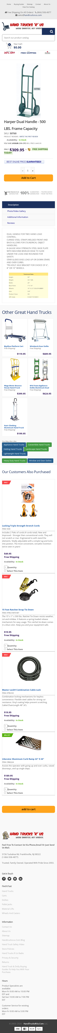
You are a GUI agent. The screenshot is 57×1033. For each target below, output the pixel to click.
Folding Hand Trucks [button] (13, 449)
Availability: (12, 140)
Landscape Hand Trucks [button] (36, 449)
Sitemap (29, 4)
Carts (4, 895)
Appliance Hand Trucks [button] (14, 444)
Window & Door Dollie (39, 346)
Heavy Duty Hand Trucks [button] (14, 460)
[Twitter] (9, 879)
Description (13, 204)
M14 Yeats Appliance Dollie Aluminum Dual (39, 386)
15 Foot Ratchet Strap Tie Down (18, 609)
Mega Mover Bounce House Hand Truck (13, 386)
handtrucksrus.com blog (13, 940)
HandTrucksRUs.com (34, 1023)
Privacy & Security (10, 957)
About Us (47, 4)
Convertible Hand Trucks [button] (39, 444)
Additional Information (17, 217)
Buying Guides (19, 4)
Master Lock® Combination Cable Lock (21, 689)
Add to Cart (28, 178)
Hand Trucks (7, 891)
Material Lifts (8, 908)
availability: (9, 561)
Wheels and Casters (11, 913)
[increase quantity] (33, 170)
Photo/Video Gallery (16, 211)
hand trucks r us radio (13, 953)
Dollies (5, 900)
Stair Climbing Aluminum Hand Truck (14, 426)
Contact (38, 4)
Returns (5, 962)
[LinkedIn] (20, 879)
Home (9, 4)
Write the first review (28, 136)
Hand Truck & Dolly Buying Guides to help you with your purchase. (15, 969)
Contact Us (7, 926)
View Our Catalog (28, 7)
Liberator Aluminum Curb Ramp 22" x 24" (23, 759)
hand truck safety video (13, 944)
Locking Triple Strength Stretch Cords (21, 525)
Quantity (12, 567)
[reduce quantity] (23, 170)
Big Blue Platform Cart (13, 346)
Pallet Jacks (7, 904)
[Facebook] (4, 879)
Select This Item (14, 571)
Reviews (11, 223)
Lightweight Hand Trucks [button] (15, 453)
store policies (8, 949)
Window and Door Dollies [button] (40, 460)
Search (47, 31)
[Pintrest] (15, 879)
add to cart (29, 809)
